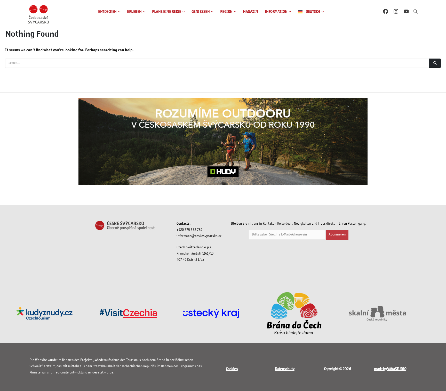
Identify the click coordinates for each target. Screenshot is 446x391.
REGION (226, 12)
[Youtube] (406, 11)
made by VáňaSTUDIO (390, 369)
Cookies (231, 369)
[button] (415, 12)
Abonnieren (337, 234)
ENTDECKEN (107, 12)
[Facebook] (385, 11)
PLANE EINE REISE (166, 12)
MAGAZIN (250, 12)
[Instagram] (396, 11)
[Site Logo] (38, 14)
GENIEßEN (201, 12)
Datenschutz (284, 369)
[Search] (435, 63)
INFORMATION (276, 12)
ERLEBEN (134, 12)
